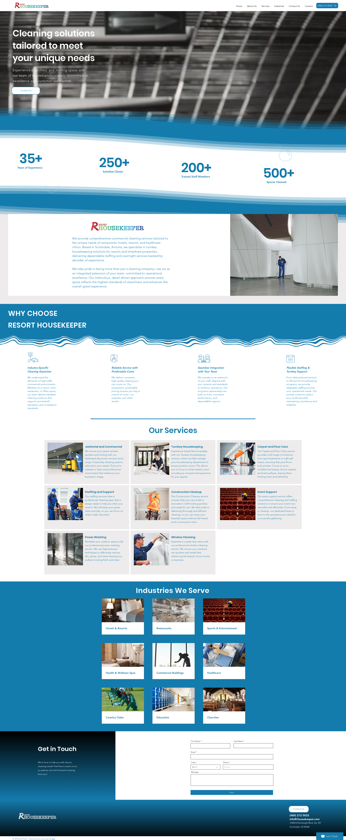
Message (195, 772)
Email (193, 752)
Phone (226, 762)
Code (193, 762)
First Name (195, 741)
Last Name (238, 741)
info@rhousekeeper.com (305, 819)
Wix (53, 839)
